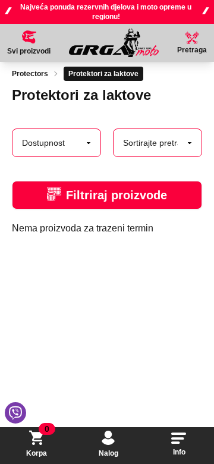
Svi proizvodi (29, 51)
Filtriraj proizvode (116, 195)
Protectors (30, 74)
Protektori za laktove (103, 74)
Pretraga (192, 50)
